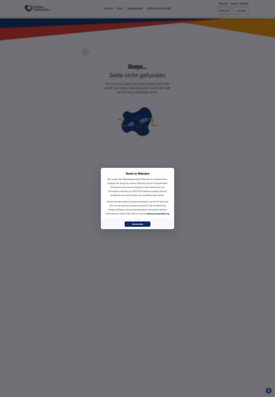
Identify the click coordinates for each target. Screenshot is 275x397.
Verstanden (137, 224)
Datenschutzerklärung (158, 213)
